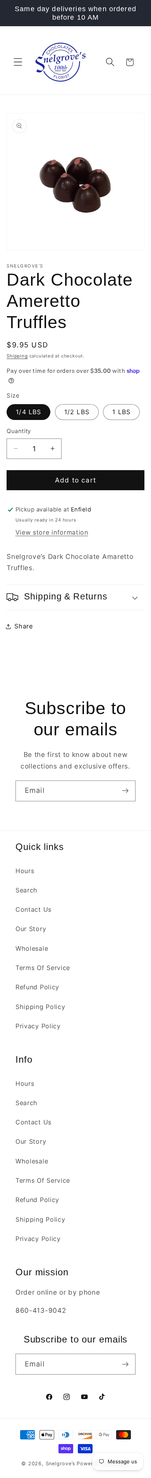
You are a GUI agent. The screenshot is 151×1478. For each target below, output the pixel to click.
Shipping (17, 356)
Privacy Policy (38, 1026)
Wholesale (31, 948)
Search (26, 890)
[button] (18, 62)
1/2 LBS (76, 412)
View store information (51, 532)
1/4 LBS (28, 412)
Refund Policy (37, 987)
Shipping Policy (40, 1007)
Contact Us (33, 909)
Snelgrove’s (61, 1463)
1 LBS (121, 412)
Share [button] (23, 626)
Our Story (30, 929)
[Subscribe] (125, 790)
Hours (24, 871)
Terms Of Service (42, 968)
